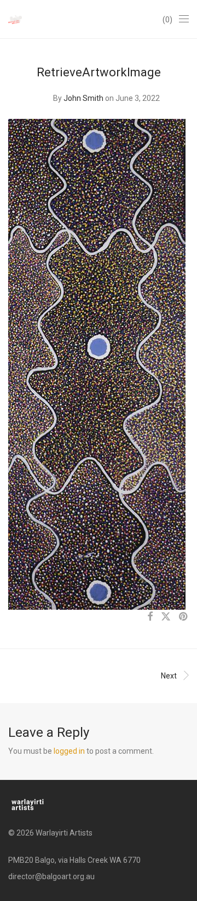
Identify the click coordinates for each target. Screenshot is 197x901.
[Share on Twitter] (166, 616)
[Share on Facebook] (150, 616)
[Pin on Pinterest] (184, 616)
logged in (69, 751)
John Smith (83, 98)
